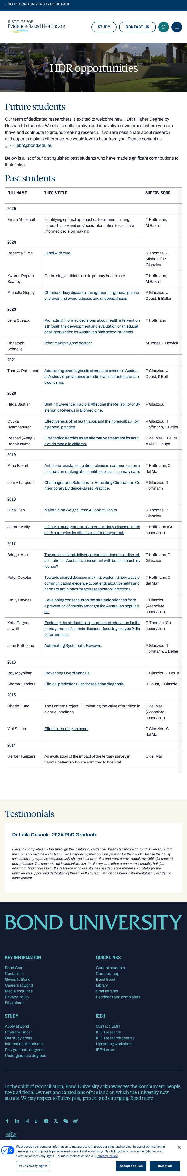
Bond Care (14, 968)
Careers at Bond (19, 985)
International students (24, 1044)
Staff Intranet (107, 991)
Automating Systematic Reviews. (73, 645)
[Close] (179, 1147)
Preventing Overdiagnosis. (67, 673)
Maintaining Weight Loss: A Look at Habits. (81, 510)
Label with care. (57, 253)
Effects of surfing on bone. (66, 729)
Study (104, 27)
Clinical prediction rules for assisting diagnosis (84, 684)
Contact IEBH (108, 1026)
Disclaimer (14, 1003)
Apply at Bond (17, 1026)
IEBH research (108, 1032)
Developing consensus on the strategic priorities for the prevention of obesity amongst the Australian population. (91, 606)
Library (102, 985)
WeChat (65, 1120)
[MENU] (176, 27)
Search (163, 27)
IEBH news (105, 1050)
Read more (141, 1097)
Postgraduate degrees (24, 1050)
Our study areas (18, 1038)
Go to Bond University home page (39, 4)
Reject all (165, 1166)
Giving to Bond (17, 979)
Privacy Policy (17, 997)
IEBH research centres (115, 1038)
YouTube (46, 1120)
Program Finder (18, 1032)
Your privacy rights (33, 1166)
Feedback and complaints (118, 997)
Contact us (137, 27)
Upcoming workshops (114, 1044)
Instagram (26, 1120)
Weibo (75, 1120)
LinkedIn (17, 1120)
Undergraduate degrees (25, 1055)
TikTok (36, 1120)
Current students (110, 968)
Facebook (7, 1120)
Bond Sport (105, 979)
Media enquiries (19, 991)
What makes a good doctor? (68, 343)
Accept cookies (131, 1166)
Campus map (107, 973)
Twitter (56, 1120)
